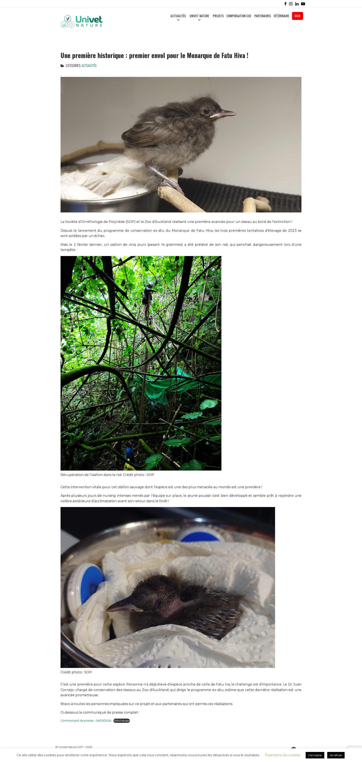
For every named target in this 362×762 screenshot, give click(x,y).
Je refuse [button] (336, 755)
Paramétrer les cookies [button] (282, 755)
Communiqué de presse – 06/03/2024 (86, 720)
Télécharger (121, 720)
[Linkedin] (297, 4)
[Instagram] (291, 4)
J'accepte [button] (315, 755)
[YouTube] (304, 4)
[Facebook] (286, 4)
